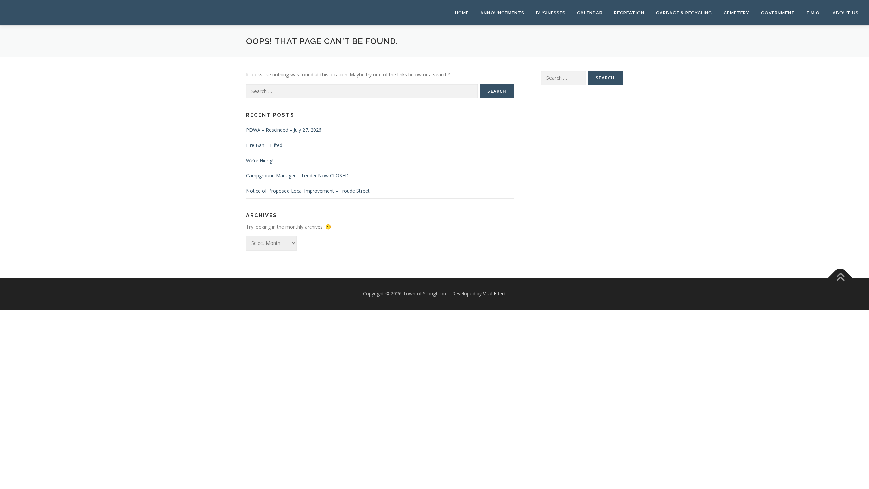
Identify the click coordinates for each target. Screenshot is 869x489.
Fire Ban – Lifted (264, 145)
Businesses (551, 12)
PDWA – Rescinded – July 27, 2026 (283, 130)
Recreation (629, 12)
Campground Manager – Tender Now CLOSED (297, 175)
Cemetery (737, 12)
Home (462, 12)
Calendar (590, 12)
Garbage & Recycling (684, 12)
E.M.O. (814, 12)
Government (778, 12)
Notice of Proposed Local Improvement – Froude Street (308, 190)
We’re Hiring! (259, 160)
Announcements (502, 12)
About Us (846, 12)
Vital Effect (494, 293)
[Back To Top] (840, 278)
